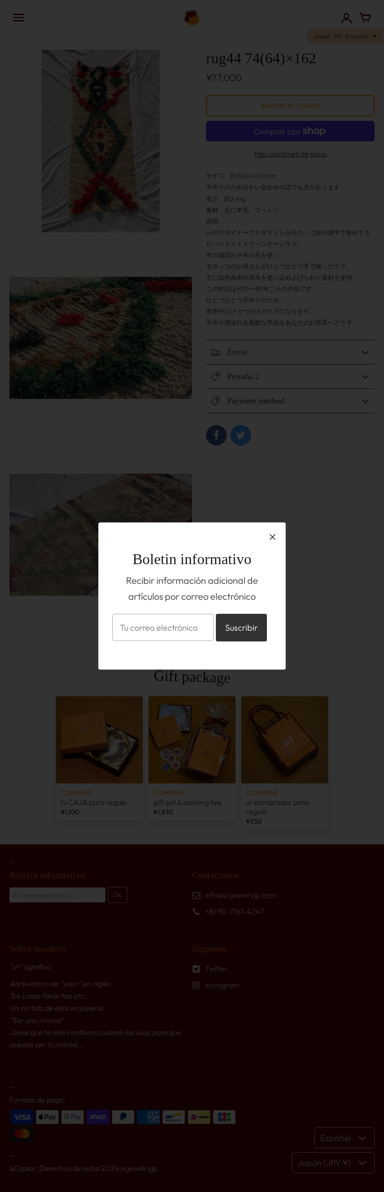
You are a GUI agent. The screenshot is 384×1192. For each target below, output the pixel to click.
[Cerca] (272, 536)
